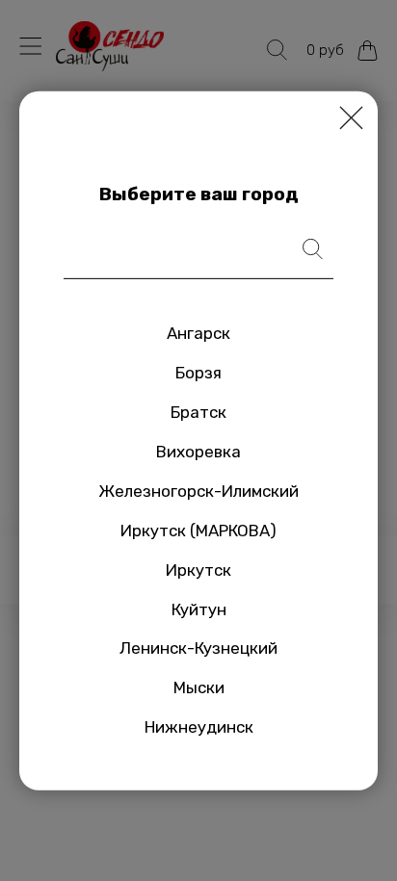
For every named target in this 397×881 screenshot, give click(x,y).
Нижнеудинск (199, 727)
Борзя (198, 372)
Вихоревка (198, 451)
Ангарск (198, 333)
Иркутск (198, 569)
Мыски (199, 687)
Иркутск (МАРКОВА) (198, 530)
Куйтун (199, 608)
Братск (198, 412)
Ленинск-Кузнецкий (198, 648)
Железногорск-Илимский (198, 491)
